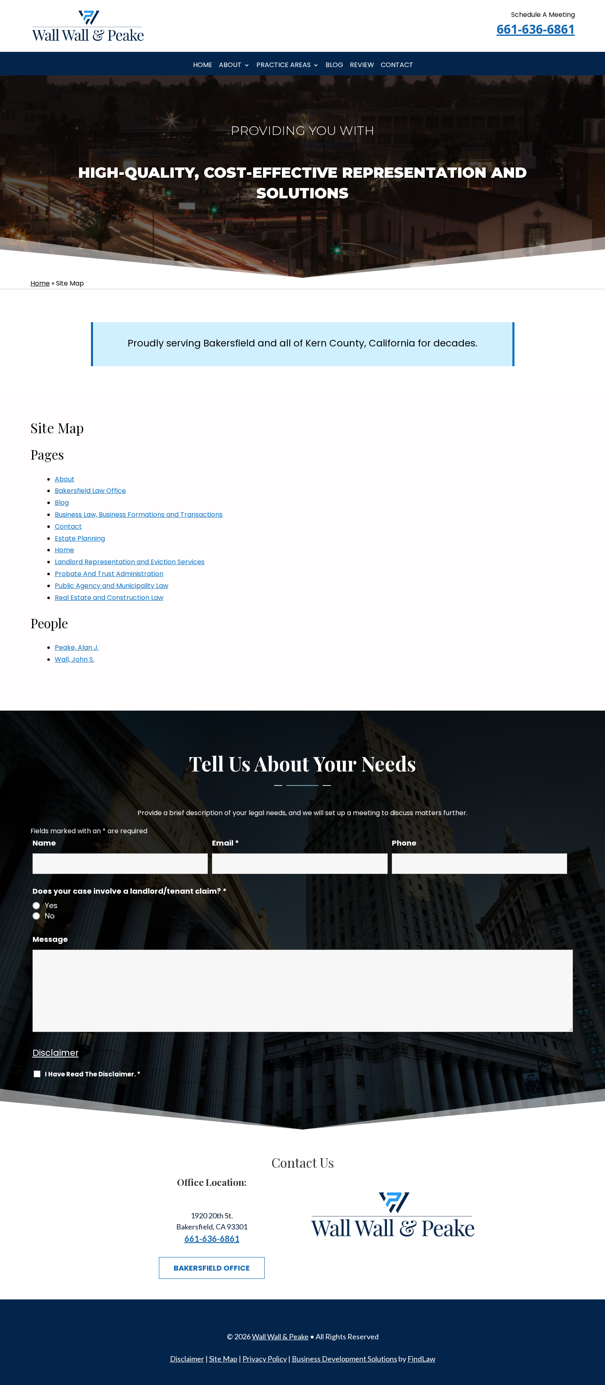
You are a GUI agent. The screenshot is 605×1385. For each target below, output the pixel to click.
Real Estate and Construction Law (109, 597)
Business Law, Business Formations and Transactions (139, 514)
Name (44, 843)
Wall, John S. (74, 659)
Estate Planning (80, 538)
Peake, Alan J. (77, 647)
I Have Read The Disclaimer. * (92, 1074)
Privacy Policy (264, 1358)
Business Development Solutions (344, 1358)
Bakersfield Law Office (90, 490)
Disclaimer (56, 1053)
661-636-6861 (536, 29)
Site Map (223, 1358)
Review (362, 65)
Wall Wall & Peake (280, 1336)
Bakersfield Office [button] (212, 1268)
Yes (51, 906)
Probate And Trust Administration (109, 574)
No (50, 916)
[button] (597, 1325)
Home (202, 65)
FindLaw (421, 1358)
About (230, 65)
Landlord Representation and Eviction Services (130, 562)
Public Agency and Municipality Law (111, 585)
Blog (334, 65)
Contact (397, 65)
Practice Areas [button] (283, 65)
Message (50, 939)
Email (225, 843)
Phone (404, 843)
